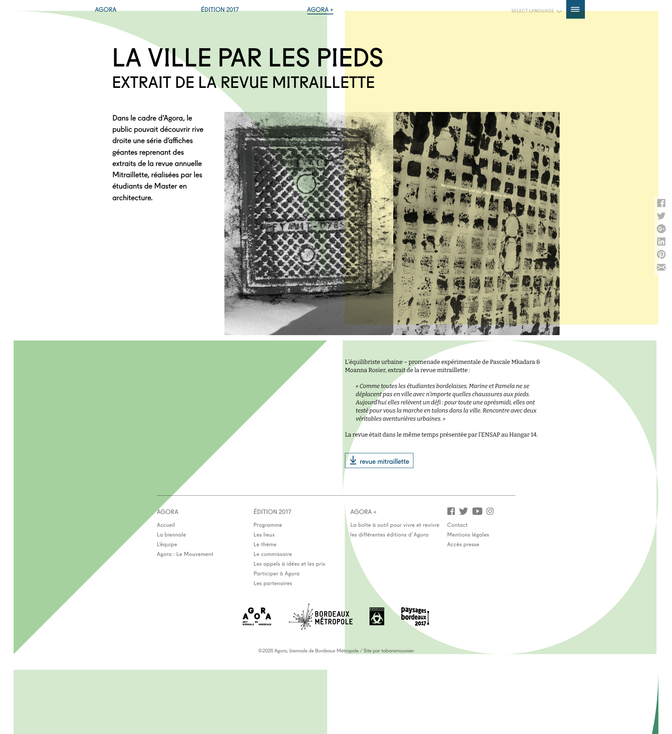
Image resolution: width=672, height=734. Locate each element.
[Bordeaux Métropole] (321, 627)
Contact (457, 524)
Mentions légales (468, 534)
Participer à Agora (277, 573)
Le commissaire (273, 553)
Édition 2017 (220, 9)
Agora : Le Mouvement (185, 553)
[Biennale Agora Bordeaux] (257, 623)
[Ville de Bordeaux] (376, 623)
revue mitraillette (384, 461)
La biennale (171, 534)
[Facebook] (451, 510)
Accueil (166, 524)
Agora (106, 9)
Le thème (265, 544)
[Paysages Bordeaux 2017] (415, 623)
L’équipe (167, 544)
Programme (268, 524)
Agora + (320, 9)
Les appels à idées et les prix (290, 563)
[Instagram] (490, 510)
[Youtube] (477, 510)
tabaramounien (398, 650)
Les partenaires (273, 583)
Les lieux (264, 534)
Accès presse (463, 544)
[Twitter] (463, 510)
